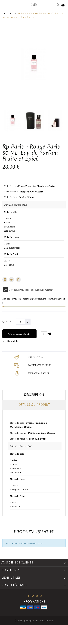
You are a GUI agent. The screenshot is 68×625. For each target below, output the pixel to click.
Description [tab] (34, 395)
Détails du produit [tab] (34, 405)
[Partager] (4, 279)
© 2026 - (19, 620)
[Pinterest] (18, 279)
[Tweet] (11, 279)
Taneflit (50, 620)
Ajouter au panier (19, 333)
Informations (34, 601)
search (58, 3)
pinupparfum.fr (32, 620)
